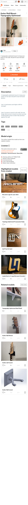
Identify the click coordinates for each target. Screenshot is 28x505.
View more (23, 170)
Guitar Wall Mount (7, 335)
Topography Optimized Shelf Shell (12, 308)
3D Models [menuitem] (6, 5)
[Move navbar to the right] (26, 5)
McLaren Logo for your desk (10, 194)
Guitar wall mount (7, 362)
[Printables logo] (1, 5)
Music (19, 9)
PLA (4, 70)
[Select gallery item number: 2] (14, 191)
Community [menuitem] (23, 5)
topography (14, 126)
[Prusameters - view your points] (19, 2)
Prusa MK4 (17, 70)
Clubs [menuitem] (16, 5)
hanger (7, 126)
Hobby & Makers (12, 9)
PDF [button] (25, 91)
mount (20, 126)
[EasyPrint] (16, 1)
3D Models (4, 9)
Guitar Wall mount (7, 390)
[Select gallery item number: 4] (15, 359)
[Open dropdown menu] (26, 13)
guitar (3, 129)
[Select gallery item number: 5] (16, 359)
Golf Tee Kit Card (7, 249)
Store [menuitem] (12, 5)
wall (3, 126)
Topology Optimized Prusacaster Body (13, 221)
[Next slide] (26, 42)
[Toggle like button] (3, 197)
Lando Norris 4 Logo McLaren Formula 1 (13, 276)
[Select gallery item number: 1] (13, 191)
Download (15, 74)
